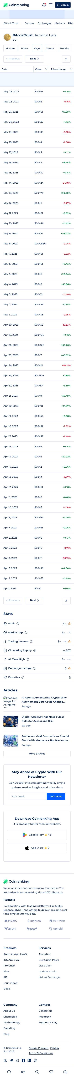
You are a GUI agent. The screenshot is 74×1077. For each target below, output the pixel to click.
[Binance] (34, 921)
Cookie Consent (39, 1048)
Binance (8, 909)
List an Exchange (49, 977)
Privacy (54, 1047)
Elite (6, 971)
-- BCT (67, 650)
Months (64, 48)
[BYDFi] (10, 929)
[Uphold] (56, 929)
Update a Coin (47, 971)
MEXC (58, 905)
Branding (9, 1028)
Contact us (45, 1010)
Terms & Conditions (41, 1053)
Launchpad (10, 983)
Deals (6, 988)
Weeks (50, 48)
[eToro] (32, 929)
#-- (64, 623)
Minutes (10, 48)
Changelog (10, 1016)
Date (4, 69)
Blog (6, 1034)
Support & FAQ (48, 1022)
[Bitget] (57, 920)
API (5, 977)
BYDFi (19, 909)
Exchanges (44, 23)
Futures (29, 23)
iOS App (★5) (11, 959)
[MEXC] (10, 921)
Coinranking (19, 5)
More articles (37, 753)
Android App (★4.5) (15, 954)
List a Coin (45, 965)
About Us (57, 892)
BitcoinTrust (11, 23)
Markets (60, 23)
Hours (24, 48)
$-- (63, 632)
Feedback (45, 1016)
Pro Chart (9, 965)
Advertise (45, 954)
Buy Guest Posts (49, 959)
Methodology (11, 1022)
